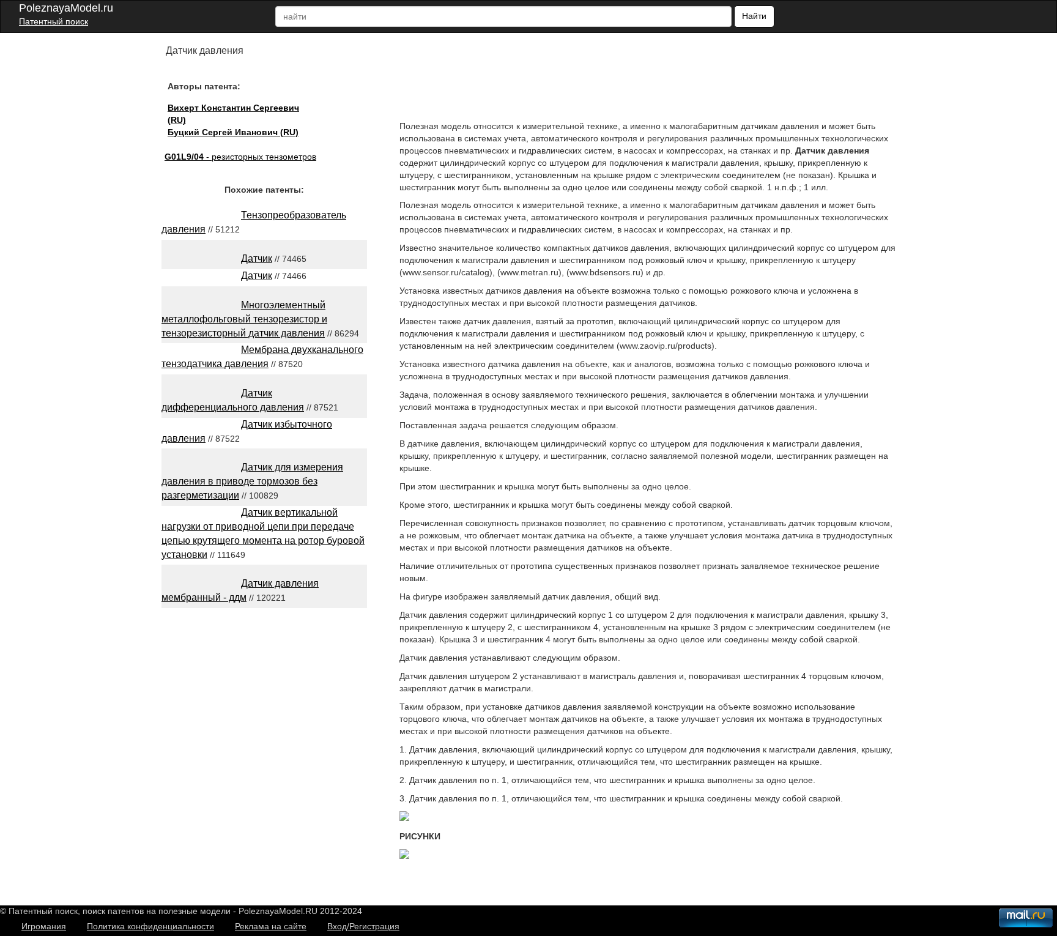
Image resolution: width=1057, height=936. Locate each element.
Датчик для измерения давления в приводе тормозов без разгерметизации (252, 481)
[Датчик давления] (404, 818)
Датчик (256, 258)
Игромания (43, 926)
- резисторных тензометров (240, 157)
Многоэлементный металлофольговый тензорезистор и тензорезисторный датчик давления (244, 319)
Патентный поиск (53, 21)
